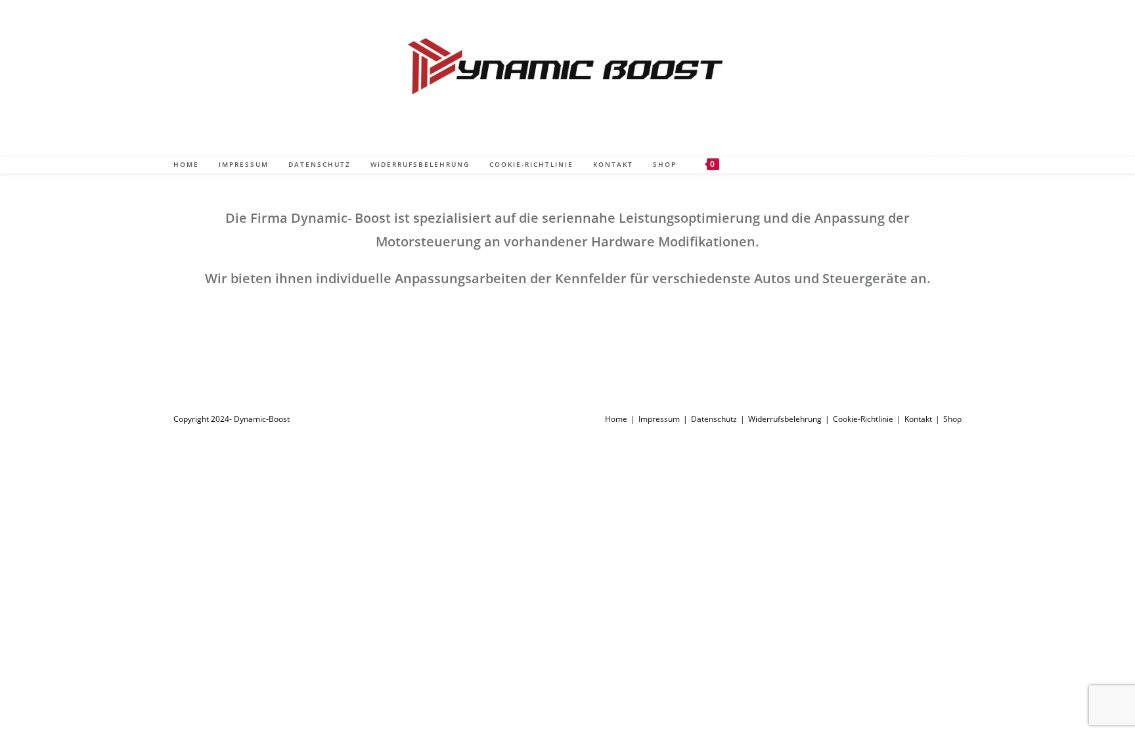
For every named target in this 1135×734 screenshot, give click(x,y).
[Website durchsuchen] (948, 165)
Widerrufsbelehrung (785, 418)
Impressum (659, 418)
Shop (952, 418)
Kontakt (918, 418)
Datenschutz (714, 418)
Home (616, 418)
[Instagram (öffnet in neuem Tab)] (901, 164)
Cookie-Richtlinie (863, 418)
